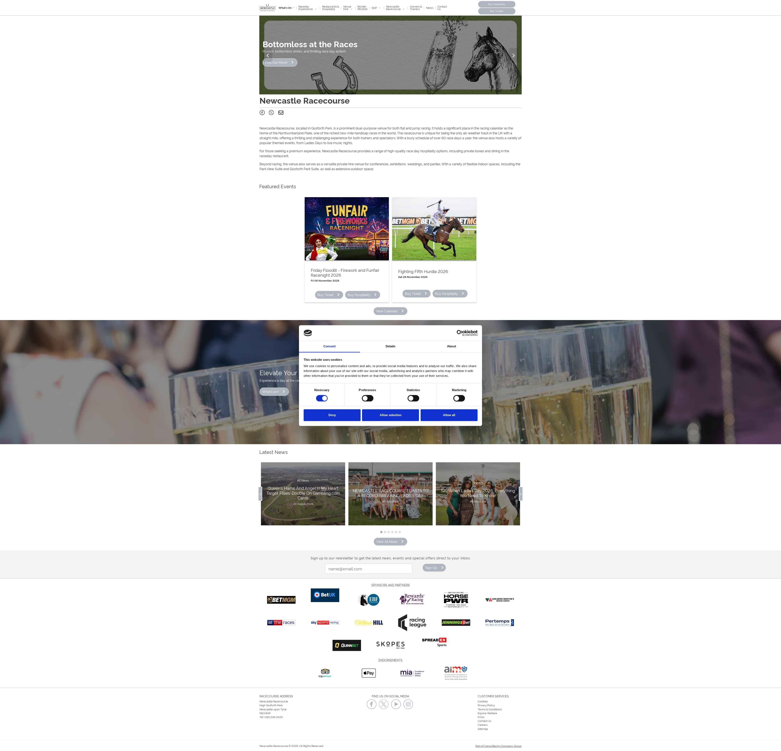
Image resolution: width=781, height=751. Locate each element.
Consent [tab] (329, 346)
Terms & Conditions (490, 709)
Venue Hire (347, 7)
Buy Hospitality (496, 4)
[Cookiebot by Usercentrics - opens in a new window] (460, 333)
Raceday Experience (306, 7)
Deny (332, 415)
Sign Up (431, 567)
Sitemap (483, 728)
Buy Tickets (496, 11)
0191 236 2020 (273, 717)
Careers (483, 724)
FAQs (481, 717)
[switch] (367, 398)
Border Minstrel (363, 7)
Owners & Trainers (416, 7)
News (429, 7)
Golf (374, 7)
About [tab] (451, 346)
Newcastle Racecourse (393, 7)
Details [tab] (391, 346)
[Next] (513, 55)
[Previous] (267, 55)
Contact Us (442, 7)
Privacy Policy (486, 705)
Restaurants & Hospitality (330, 7)
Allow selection (390, 415)
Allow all (449, 415)
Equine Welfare (487, 713)
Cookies (483, 701)
